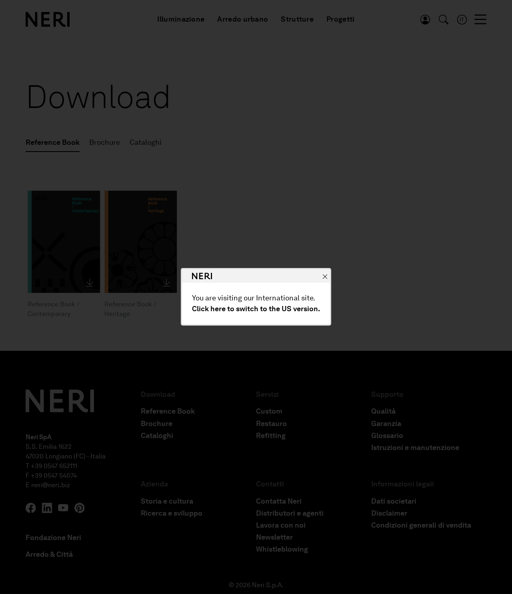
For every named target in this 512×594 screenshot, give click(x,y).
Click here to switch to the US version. (256, 309)
